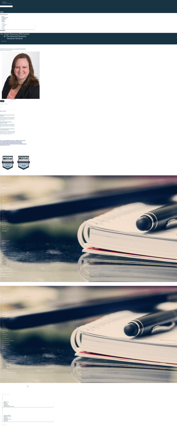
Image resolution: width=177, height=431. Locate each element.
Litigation (4, 245)
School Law (4, 254)
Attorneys (4, 18)
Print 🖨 (2, 101)
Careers (3, 19)
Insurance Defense (6, 240)
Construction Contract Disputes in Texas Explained (7, 129)
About (3, 16)
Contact (3, 21)
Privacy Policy (4, 208)
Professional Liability (4, 262)
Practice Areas (5, 17)
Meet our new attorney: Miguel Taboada (7, 115)
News (3, 20)
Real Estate (4, 252)
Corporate (4, 226)
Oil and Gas (4, 247)
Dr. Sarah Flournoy (13, 99)
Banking (3, 222)
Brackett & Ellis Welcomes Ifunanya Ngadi (6, 122)
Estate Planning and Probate (6, 238)
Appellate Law (5, 220)
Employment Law (5, 228)
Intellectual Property (4, 258)
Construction (4, 334)
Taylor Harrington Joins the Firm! (6, 276)
